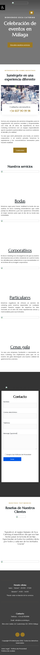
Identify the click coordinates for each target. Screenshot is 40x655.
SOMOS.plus (15, 641)
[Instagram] (12, 12)
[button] (2, 7)
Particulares (20, 297)
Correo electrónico (10, 412)
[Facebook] (9, 12)
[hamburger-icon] (31, 12)
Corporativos (20, 250)
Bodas (20, 201)
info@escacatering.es (22, 620)
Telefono (6, 423)
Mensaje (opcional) (10, 433)
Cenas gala (20, 347)
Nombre (6, 402)
